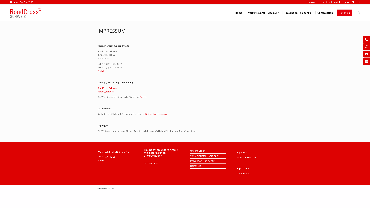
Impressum (242, 152)
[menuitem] (238, 12)
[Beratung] (366, 39)
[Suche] (359, 12)
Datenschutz (243, 173)
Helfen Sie (195, 165)
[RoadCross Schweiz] (26, 12)
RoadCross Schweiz (107, 88)
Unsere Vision (197, 150)
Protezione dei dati (246, 157)
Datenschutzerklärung (156, 114)
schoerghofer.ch (106, 91)
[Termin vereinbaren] (366, 61)
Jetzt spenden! (151, 162)
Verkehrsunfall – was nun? (204, 155)
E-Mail (101, 70)
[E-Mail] (366, 54)
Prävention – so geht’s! (202, 160)
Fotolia (142, 96)
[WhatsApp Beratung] (366, 46)
